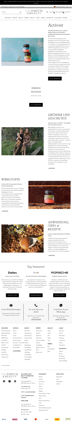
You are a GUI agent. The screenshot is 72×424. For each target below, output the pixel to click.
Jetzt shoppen (55, 78)
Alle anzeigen (36, 105)
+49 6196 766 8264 (30, 392)
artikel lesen (12, 295)
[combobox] (11, 12)
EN (70, 6)
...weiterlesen (51, 168)
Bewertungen (36, 295)
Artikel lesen (59, 295)
